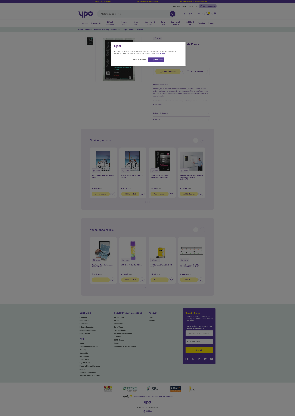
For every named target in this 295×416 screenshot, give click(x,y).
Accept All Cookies (156, 60)
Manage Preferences (139, 59)
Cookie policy (160, 53)
